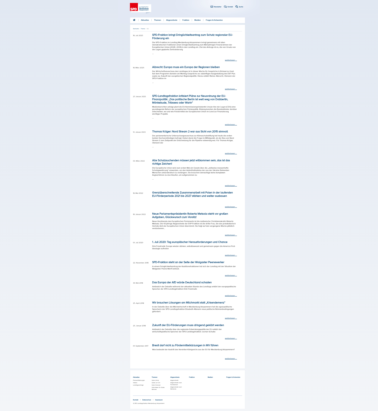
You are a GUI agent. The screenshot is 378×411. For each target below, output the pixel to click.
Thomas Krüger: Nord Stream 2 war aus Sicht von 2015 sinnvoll (190, 131)
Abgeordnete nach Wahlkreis (176, 388)
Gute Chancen (156, 385)
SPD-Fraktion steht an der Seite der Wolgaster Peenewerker (188, 262)
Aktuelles (145, 20)
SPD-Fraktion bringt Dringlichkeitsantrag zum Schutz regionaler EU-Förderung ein (192, 36)
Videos (135, 383)
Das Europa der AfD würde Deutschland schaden (182, 282)
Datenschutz (146, 400)
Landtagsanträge (138, 385)
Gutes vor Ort (156, 383)
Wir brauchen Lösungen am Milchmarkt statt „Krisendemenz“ (188, 302)
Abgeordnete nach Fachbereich (176, 384)
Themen (157, 20)
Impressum (159, 400)
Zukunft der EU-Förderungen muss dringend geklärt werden (188, 325)
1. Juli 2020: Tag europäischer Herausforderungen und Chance (189, 242)
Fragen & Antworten (214, 20)
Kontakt (135, 400)
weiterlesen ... (231, 60)
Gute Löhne (155, 380)
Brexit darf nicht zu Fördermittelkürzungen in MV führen (185, 345)
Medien (197, 20)
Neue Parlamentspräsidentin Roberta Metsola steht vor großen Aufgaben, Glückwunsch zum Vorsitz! (190, 215)
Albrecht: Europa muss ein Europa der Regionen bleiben (186, 67)
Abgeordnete (171, 20)
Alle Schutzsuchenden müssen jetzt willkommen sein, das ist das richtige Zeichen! (191, 161)
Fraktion (185, 20)
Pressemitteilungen (139, 380)
